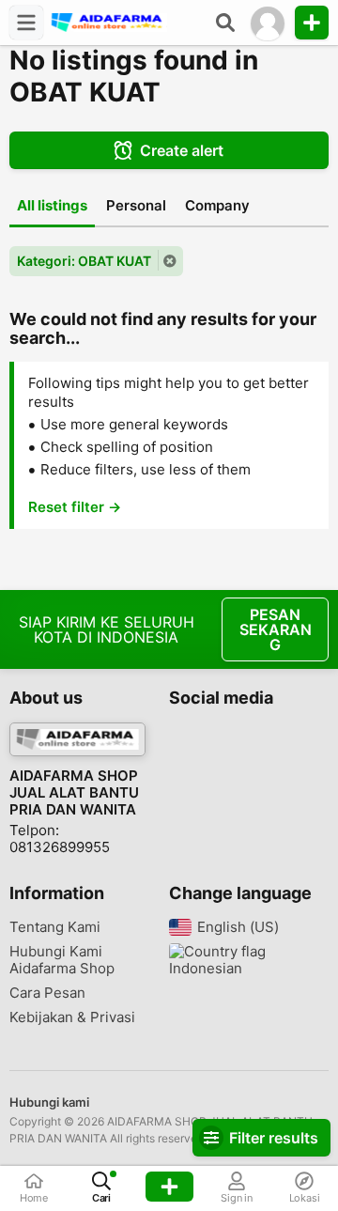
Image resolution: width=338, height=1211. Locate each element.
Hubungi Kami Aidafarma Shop (62, 960)
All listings (52, 205)
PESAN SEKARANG (275, 629)
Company (217, 205)
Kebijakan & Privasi (72, 1017)
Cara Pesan (47, 993)
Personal (136, 205)
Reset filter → (74, 507)
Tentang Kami (54, 927)
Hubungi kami (49, 1102)
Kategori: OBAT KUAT (84, 261)
